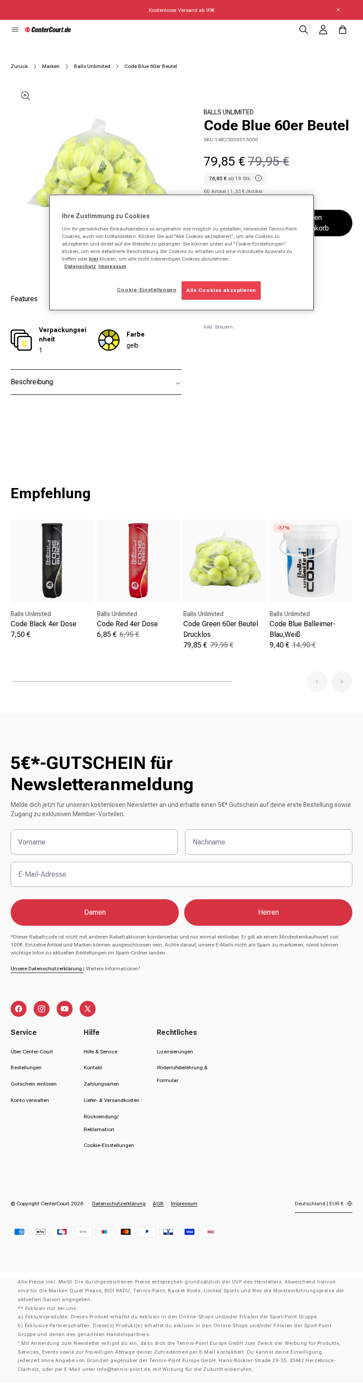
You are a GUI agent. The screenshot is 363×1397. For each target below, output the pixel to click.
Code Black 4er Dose (44, 624)
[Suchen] (303, 29)
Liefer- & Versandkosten (111, 1100)
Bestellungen (26, 1067)
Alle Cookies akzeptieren (221, 290)
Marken (51, 66)
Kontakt (93, 1067)
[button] (15, 29)
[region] (181, 252)
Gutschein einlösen (34, 1084)
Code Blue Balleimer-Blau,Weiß (303, 629)
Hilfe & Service (100, 1052)
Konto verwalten (30, 1100)
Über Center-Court (32, 1052)
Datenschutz (80, 266)
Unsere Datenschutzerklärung (47, 968)
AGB (158, 1203)
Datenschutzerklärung (119, 1203)
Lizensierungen (175, 1052)
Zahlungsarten (101, 1084)
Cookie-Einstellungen (109, 1145)
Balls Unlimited (92, 66)
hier (93, 259)
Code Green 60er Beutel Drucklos (220, 629)
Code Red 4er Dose (127, 624)
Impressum (184, 1203)
